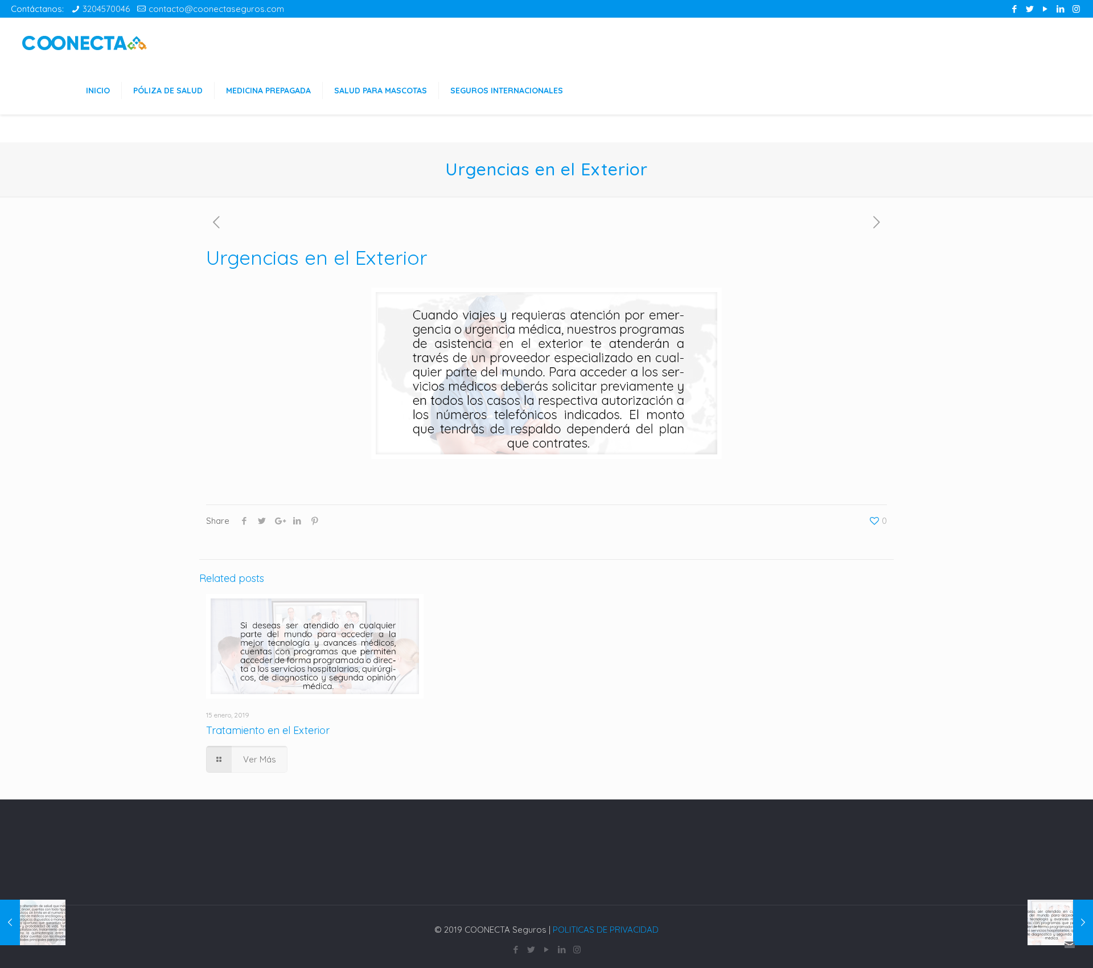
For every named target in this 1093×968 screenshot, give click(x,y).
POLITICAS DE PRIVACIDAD (606, 929)
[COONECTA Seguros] (84, 42)
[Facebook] (1015, 8)
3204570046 (106, 8)
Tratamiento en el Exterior (268, 730)
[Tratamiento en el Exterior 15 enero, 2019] (1060, 922)
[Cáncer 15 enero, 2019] (32, 922)
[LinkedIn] (1061, 8)
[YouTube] (1045, 8)
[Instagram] (1076, 8)
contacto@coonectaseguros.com (216, 8)
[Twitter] (1030, 8)
